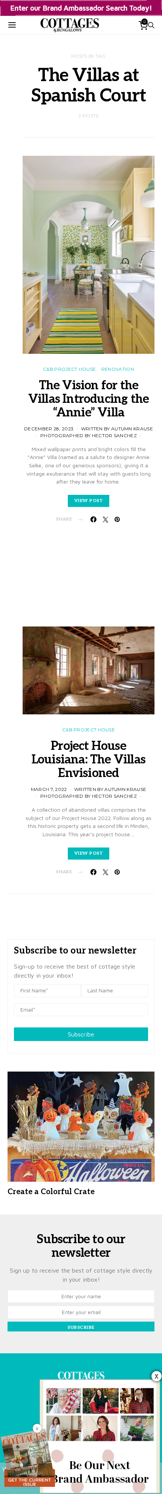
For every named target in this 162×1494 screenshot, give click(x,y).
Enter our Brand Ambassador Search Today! (81, 7)
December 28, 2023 (48, 428)
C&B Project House (69, 369)
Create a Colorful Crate (51, 1191)
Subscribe (81, 1034)
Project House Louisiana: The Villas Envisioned (88, 759)
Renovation (117, 369)
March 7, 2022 (49, 789)
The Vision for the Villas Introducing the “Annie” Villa (88, 399)
